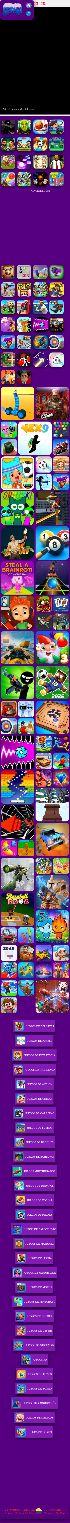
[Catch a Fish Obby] (8, 348)
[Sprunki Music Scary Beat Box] (24, 330)
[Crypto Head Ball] (40, 150)
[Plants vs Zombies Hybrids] (56, 278)
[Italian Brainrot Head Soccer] (56, 150)
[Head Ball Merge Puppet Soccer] (24, 150)
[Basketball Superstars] (8, 330)
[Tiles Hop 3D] (24, 167)
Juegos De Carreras (39, 1113)
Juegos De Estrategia (39, 1055)
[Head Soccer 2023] (56, 132)
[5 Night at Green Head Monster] (24, 132)
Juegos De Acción (39, 1084)
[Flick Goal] (40, 278)
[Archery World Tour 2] (56, 348)
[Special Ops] (8, 295)
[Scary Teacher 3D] (24, 383)
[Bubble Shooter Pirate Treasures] (8, 185)
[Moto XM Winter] (24, 348)
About (8, 1513)
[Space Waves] (40, 365)
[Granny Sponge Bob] (56, 167)
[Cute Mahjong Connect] (40, 167)
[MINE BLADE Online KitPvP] (24, 185)
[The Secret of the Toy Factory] (40, 185)
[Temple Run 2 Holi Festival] (24, 295)
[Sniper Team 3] (56, 330)
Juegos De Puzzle (39, 1040)
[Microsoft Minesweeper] (24, 278)
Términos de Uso (54, 1513)
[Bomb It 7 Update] (8, 365)
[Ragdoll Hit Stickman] (24, 365)
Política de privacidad (28, 1513)
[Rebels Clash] (8, 383)
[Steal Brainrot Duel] (8, 313)
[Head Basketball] (40, 132)
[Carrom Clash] (8, 278)
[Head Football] (8, 167)
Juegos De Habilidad (40, 1069)
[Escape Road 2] (56, 313)
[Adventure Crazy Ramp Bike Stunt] (40, 348)
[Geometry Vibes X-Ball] (40, 330)
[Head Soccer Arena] (8, 150)
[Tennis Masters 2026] (40, 313)
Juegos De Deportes (39, 1026)
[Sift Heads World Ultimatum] (8, 132)
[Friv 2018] (29, 7)
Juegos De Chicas (39, 1098)
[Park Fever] (56, 185)
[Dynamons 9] (56, 295)
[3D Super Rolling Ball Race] (56, 365)
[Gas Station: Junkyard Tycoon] (24, 313)
